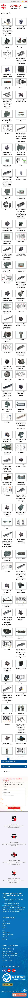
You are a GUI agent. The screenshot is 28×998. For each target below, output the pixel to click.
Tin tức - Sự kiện (7, 960)
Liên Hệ (4, 939)
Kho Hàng (5, 937)
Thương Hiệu (6, 921)
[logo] (3, 6)
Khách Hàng (6, 932)
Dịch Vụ (4, 928)
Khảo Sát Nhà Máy (7, 934)
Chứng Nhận (6, 923)
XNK (3, 930)
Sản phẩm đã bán (7, 958)
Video (4, 925)
